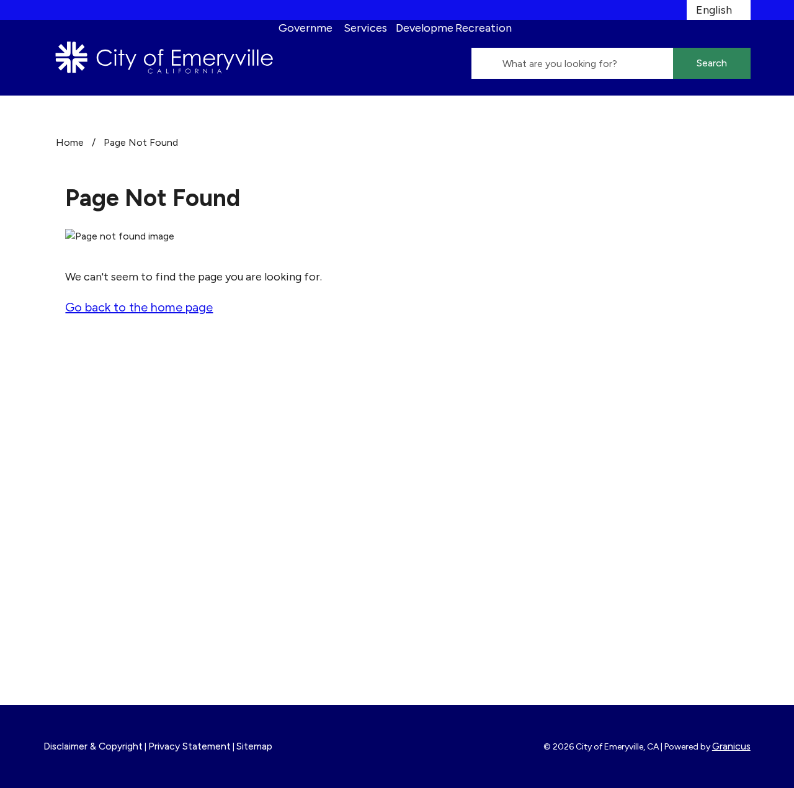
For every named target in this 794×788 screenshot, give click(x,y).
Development (424, 28)
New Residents (634, 472)
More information (89, 649)
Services (365, 28)
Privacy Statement (189, 746)
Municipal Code (636, 489)
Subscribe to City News (316, 492)
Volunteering (449, 489)
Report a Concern (462, 506)
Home (70, 142)
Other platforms (298, 511)
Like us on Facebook (307, 455)
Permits (437, 472)
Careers (437, 455)
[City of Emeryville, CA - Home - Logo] (164, 58)
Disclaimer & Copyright (93, 746)
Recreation (483, 28)
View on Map (76, 512)
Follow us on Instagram (314, 474)
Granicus (731, 746)
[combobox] (719, 10)
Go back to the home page (139, 307)
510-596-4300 (116, 541)
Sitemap (254, 746)
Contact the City (640, 506)
